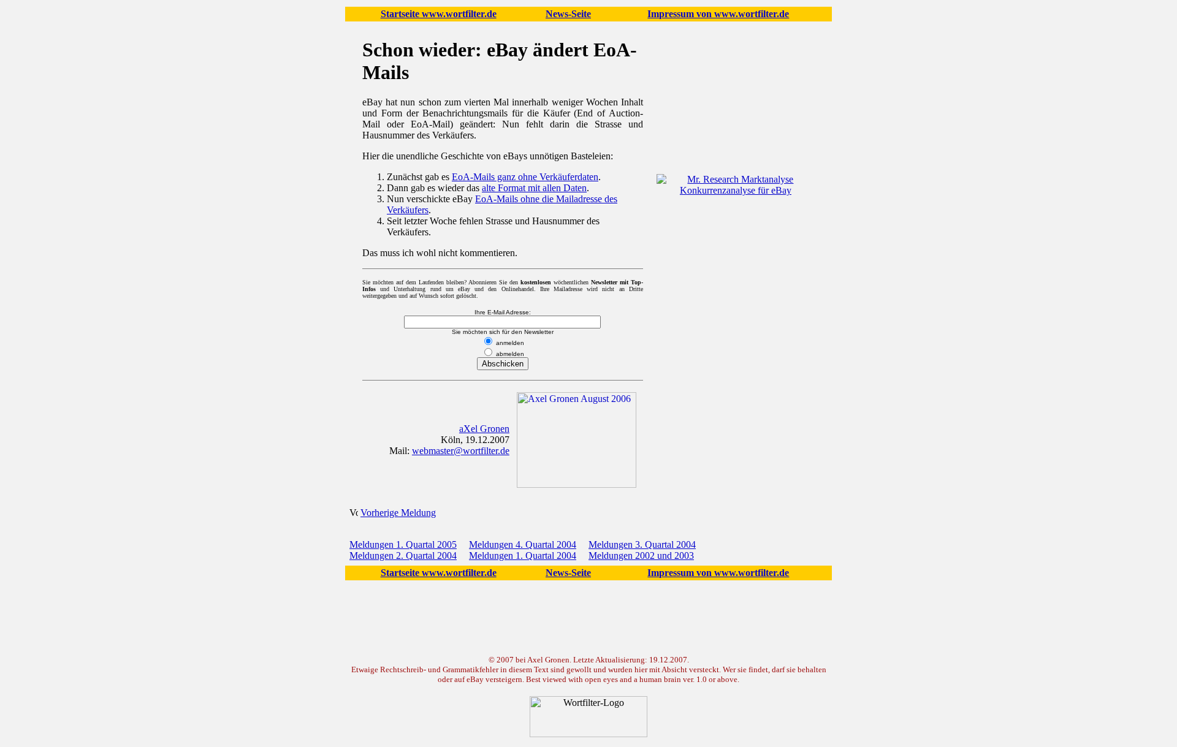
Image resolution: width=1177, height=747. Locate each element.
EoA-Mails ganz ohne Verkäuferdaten (525, 177)
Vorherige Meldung (398, 512)
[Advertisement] (735, 282)
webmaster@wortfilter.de (460, 451)
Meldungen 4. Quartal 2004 (522, 544)
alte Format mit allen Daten (534, 188)
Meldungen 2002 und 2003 (641, 555)
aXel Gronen (484, 428)
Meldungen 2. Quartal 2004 (403, 555)
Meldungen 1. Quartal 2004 (522, 555)
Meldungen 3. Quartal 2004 (642, 544)
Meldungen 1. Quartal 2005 (403, 544)
